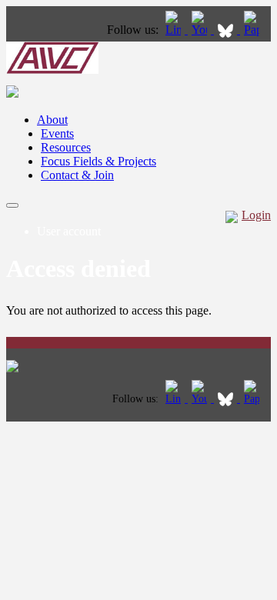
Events (57, 133)
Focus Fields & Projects (98, 161)
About (52, 119)
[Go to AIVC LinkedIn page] (175, 29)
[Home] (52, 69)
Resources (66, 147)
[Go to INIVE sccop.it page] (255, 29)
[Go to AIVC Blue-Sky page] (227, 29)
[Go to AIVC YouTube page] (201, 29)
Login (256, 215)
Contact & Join (77, 175)
